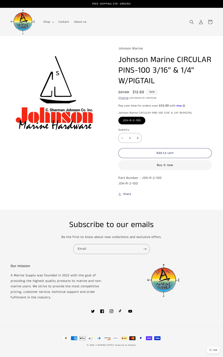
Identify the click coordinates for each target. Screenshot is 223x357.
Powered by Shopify (125, 345)
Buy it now (165, 165)
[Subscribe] (145, 249)
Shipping (123, 98)
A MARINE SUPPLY (105, 345)
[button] (48, 22)
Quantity (123, 130)
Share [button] (127, 194)
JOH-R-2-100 (132, 120)
